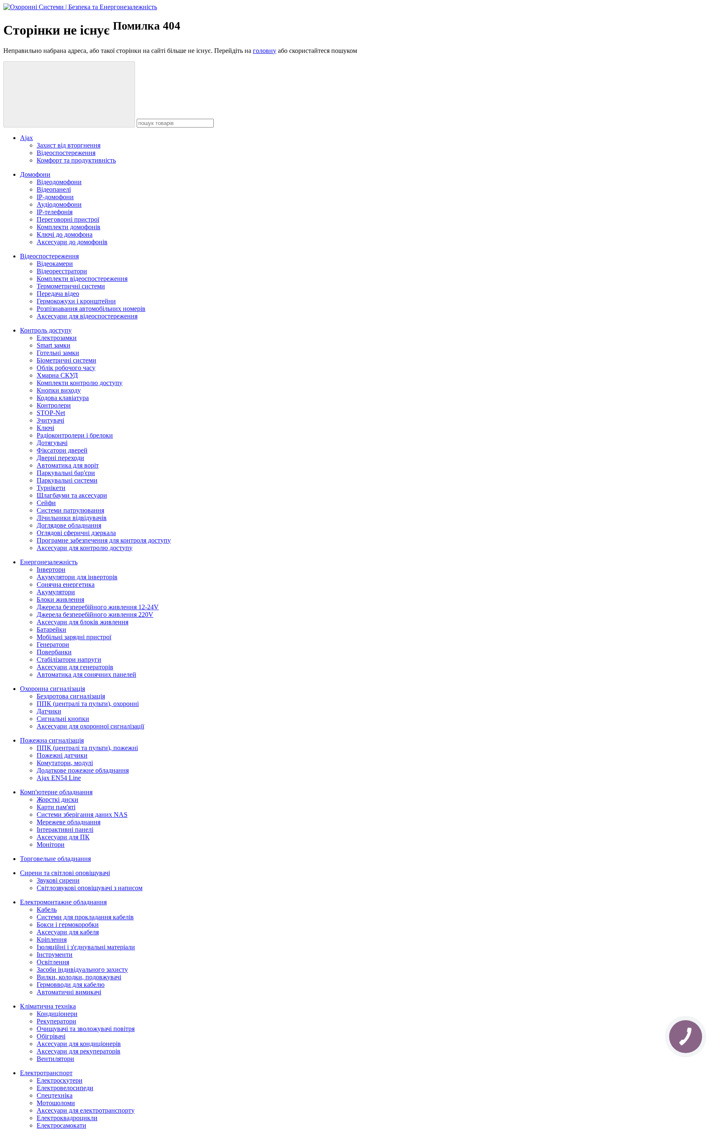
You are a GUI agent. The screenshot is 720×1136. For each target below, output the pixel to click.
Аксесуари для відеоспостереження (87, 316)
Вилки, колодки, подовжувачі (79, 977)
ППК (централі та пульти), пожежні (87, 747)
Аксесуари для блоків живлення (82, 622)
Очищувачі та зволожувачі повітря (86, 1028)
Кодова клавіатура (63, 397)
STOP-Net (51, 412)
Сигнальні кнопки (63, 718)
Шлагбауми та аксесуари (72, 495)
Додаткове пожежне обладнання (83, 770)
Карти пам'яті (56, 807)
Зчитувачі (50, 420)
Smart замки (53, 345)
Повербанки (54, 652)
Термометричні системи (71, 286)
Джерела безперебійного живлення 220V (95, 614)
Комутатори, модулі (65, 762)
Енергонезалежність (49, 561)
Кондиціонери (57, 1013)
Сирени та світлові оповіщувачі (65, 872)
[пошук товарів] (69, 94)
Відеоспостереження (66, 152)
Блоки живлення (60, 599)
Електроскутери (59, 1080)
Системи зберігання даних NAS (82, 814)
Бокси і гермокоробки (68, 924)
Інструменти (54, 954)
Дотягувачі (52, 442)
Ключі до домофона (64, 234)
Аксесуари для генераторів (75, 667)
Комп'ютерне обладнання (56, 792)
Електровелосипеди (65, 1087)
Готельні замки (58, 352)
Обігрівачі (51, 1036)
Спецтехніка (54, 1095)
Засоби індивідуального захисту (82, 969)
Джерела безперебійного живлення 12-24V (98, 607)
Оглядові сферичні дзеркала (76, 532)
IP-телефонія (54, 211)
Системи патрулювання (70, 510)
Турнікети (51, 487)
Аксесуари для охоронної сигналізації (90, 726)
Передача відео (58, 293)
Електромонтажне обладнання (63, 902)
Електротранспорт (46, 1072)
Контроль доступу (46, 330)
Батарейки (51, 629)
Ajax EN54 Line (59, 777)
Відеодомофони (59, 181)
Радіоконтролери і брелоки (75, 435)
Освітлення (53, 962)
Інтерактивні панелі (65, 829)
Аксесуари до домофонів (72, 241)
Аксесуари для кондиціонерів (79, 1043)
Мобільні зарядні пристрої (74, 637)
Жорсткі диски (57, 799)
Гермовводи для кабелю (71, 984)
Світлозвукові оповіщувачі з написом (89, 887)
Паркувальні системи (67, 480)
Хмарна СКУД (57, 375)
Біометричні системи (66, 360)
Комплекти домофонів (68, 226)
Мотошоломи (56, 1102)
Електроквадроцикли (67, 1117)
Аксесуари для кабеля (68, 932)
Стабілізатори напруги (69, 659)
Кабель (47, 909)
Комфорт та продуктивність (76, 160)
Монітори (51, 844)
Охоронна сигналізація (52, 688)
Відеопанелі (54, 189)
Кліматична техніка (48, 1006)
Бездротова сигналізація (71, 696)
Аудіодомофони (59, 204)
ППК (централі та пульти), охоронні (88, 703)
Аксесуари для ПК (63, 837)
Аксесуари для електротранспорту (86, 1110)
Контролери (54, 405)
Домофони (35, 174)
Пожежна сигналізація (52, 740)
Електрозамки (57, 337)
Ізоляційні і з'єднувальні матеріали (86, 947)
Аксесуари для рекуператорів (78, 1051)
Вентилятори (55, 1058)
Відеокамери (55, 263)
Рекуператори (56, 1021)
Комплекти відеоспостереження (82, 278)
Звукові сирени (58, 880)
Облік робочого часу (66, 367)
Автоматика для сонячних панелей (86, 674)
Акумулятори (56, 592)
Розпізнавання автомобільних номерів (91, 308)
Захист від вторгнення (68, 145)
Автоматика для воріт (68, 465)
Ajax (26, 137)
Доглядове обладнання (69, 525)
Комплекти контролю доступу (79, 382)
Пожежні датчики (62, 755)
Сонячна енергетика (66, 584)
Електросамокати (61, 1125)
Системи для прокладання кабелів (85, 917)
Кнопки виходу (59, 390)
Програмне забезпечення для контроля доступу (104, 540)
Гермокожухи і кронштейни (76, 301)
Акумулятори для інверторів (77, 577)
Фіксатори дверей (62, 450)
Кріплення (52, 939)
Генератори (53, 644)
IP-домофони (55, 196)
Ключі (45, 427)
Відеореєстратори (62, 271)
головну (264, 50)
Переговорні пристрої (68, 219)
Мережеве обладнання (68, 822)
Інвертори (51, 569)
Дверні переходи (60, 457)
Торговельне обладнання (55, 858)
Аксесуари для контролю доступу (84, 547)
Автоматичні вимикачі (69, 992)
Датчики (49, 711)
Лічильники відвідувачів (72, 517)
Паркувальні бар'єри (66, 472)
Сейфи (46, 502)
